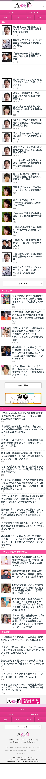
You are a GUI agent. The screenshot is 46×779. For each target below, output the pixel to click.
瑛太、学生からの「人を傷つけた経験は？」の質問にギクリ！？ (27, 136)
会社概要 (10, 747)
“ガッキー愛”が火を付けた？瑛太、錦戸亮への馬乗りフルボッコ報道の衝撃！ (27, 163)
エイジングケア (34, 714)
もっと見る (23, 284)
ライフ (40, 720)
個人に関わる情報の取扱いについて (17, 750)
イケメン (16, 35)
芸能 (14, 48)
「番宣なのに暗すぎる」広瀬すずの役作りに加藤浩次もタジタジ (27, 229)
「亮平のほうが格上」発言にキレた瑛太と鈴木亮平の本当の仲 (27, 56)
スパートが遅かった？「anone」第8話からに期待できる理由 (26, 203)
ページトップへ (23, 727)
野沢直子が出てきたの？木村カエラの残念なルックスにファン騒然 (27, 43)
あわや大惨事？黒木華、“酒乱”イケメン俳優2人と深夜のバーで (27, 109)
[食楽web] (23, 403)
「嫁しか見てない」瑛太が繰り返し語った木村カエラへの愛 (27, 256)
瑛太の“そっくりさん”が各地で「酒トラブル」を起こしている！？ (27, 82)
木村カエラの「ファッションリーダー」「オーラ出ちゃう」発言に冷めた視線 (27, 270)
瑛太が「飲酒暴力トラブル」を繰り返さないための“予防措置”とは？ (27, 96)
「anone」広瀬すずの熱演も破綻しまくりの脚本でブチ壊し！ (27, 216)
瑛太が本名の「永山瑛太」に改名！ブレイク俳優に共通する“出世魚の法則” (27, 29)
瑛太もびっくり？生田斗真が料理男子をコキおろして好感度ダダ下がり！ (27, 150)
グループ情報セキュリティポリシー (27, 747)
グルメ (28, 720)
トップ (23, 709)
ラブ (17, 720)
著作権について (36, 750)
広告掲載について (23, 754)
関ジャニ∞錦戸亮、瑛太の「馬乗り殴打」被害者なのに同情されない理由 (27, 177)
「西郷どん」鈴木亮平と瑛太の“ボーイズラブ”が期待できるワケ (27, 243)
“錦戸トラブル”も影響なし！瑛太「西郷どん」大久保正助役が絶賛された (27, 123)
